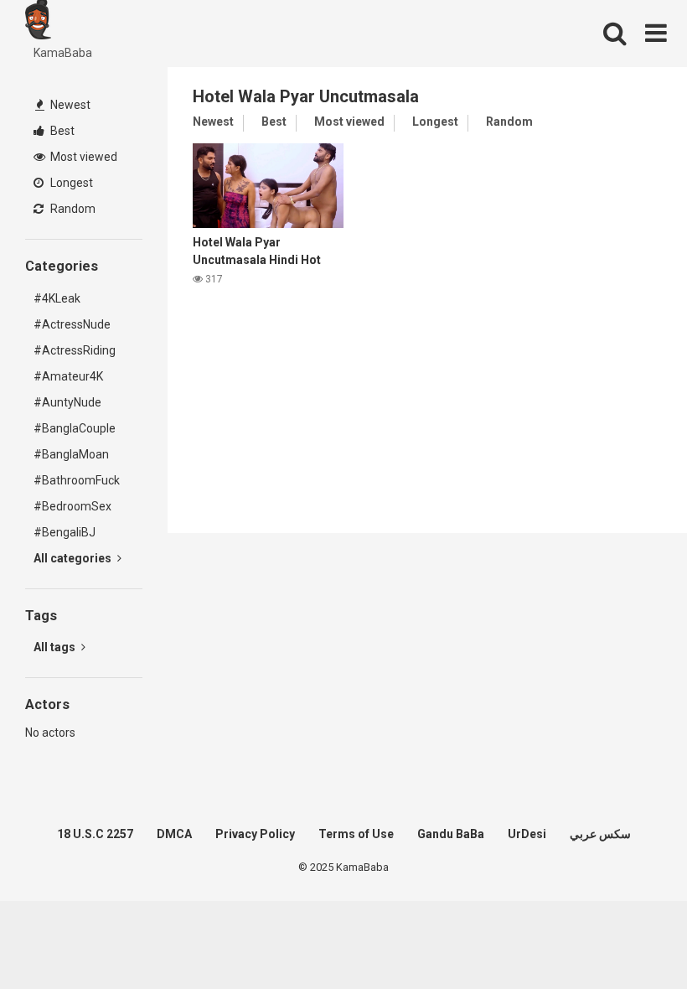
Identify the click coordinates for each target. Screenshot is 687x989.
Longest (70, 182)
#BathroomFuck (77, 480)
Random (72, 208)
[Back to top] (630, 938)
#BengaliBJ (65, 532)
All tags (56, 647)
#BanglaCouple (75, 428)
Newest (69, 104)
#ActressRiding (75, 350)
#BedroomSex (72, 506)
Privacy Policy (255, 834)
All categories (74, 558)
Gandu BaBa (450, 834)
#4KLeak (57, 298)
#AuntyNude (67, 402)
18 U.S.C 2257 (95, 834)
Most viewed (82, 156)
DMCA (174, 834)
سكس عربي (600, 834)
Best (61, 130)
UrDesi (527, 834)
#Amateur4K (68, 376)
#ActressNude (72, 324)
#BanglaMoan (71, 454)
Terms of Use (356, 834)
